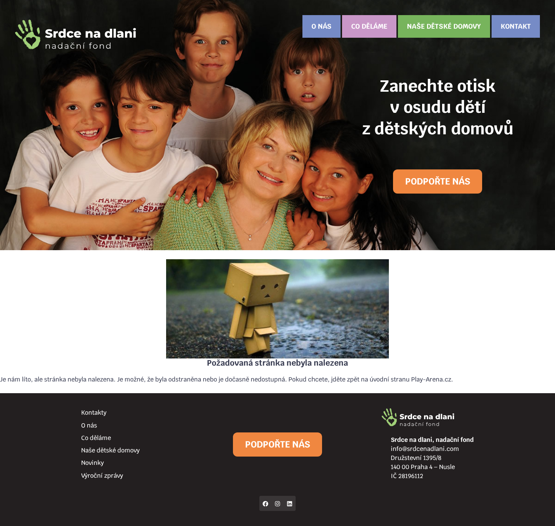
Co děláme (369, 26)
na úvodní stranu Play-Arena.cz (406, 379)
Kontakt (516, 26)
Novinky (92, 463)
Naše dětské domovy (444, 26)
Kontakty (93, 413)
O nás (321, 26)
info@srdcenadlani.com (425, 449)
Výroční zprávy (102, 476)
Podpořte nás (437, 181)
